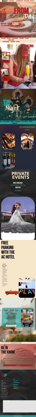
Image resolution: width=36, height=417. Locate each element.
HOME (7, 1)
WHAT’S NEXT (32, 1)
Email (4, 361)
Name (4, 358)
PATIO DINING (5, 61)
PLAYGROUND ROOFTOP (19, 1)
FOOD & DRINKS (11, 1)
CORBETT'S (16, 388)
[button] (34, 88)
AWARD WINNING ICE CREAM (5, 78)
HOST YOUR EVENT (26, 1)
